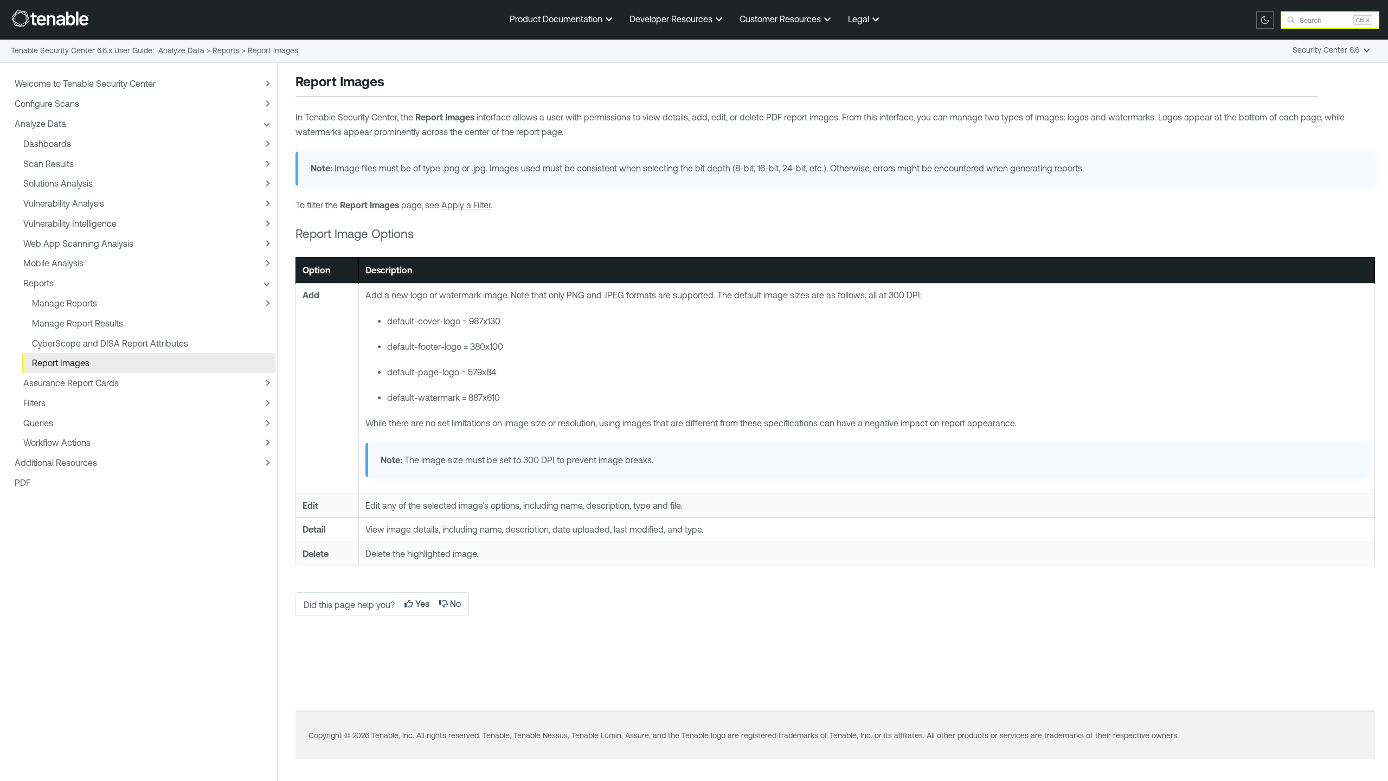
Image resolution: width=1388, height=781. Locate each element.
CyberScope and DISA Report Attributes (110, 343)
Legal (859, 19)
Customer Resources (781, 19)
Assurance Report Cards (71, 383)
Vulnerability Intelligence (70, 223)
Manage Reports (64, 303)
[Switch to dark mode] (1265, 20)
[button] (266, 84)
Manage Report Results (77, 323)
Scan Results (48, 164)
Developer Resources (672, 19)
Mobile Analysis (53, 263)
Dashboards (47, 144)
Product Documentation (557, 19)
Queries (38, 423)
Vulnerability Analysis (63, 203)
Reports (38, 283)
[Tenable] (50, 18)
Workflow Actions (57, 442)
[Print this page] (393, 82)
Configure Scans (47, 103)
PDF (22, 483)
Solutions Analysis (58, 183)
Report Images (60, 363)
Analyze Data (40, 124)
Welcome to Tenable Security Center (85, 83)
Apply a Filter (466, 205)
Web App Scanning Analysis (78, 243)
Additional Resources (56, 463)
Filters (34, 403)
